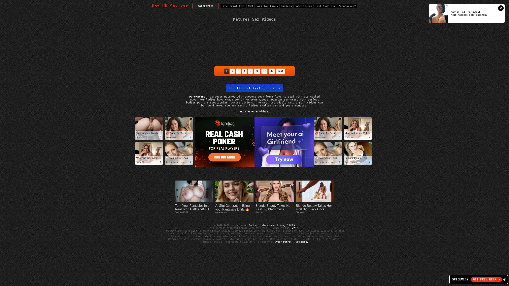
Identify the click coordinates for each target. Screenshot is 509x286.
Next (280, 71)
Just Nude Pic (325, 6)
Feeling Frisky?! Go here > (254, 88)
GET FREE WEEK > (486, 279)
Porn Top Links (267, 6)
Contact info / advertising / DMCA (272, 225)
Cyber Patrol (283, 242)
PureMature (197, 96)
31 (264, 71)
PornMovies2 (347, 6)
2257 (295, 228)
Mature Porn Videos (254, 111)
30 (257, 71)
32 (271, 71)
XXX (250, 6)
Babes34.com (303, 6)
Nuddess (286, 6)
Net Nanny (302, 242)
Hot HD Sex (170, 6)
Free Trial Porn (233, 6)
